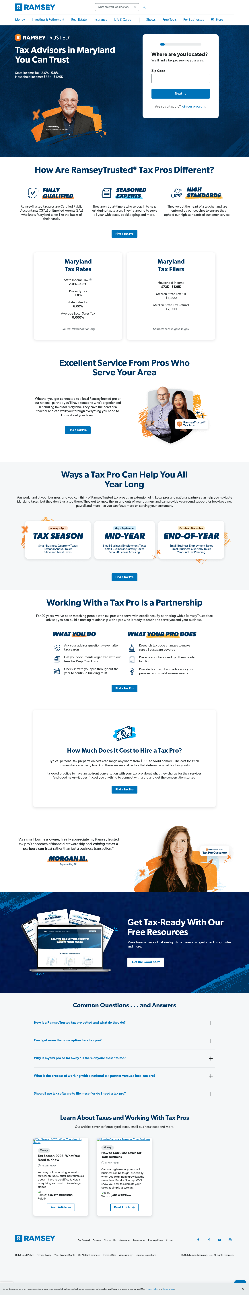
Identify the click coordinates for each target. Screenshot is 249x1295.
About (169, 1240)
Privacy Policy (152, 1289)
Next (178, 93)
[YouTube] (219, 1240)
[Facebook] (198, 1240)
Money (20, 20)
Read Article (58, 1207)
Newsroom (139, 1240)
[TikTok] (209, 1240)
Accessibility (126, 1255)
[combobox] (121, 7)
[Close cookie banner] (243, 1289)
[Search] (144, 7)
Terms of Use (168, 1289)
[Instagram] (230, 1240)
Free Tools (169, 20)
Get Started (84, 1240)
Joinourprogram (193, 106)
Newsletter (124, 1240)
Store (219, 20)
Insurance (100, 20)
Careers (97, 1240)
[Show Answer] (210, 1023)
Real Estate (79, 20)
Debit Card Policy (24, 1255)
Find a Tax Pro (124, 233)
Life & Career (123, 20)
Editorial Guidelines (145, 1255)
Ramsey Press (155, 1240)
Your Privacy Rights (64, 1255)
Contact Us (110, 1240)
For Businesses (193, 20)
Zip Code (158, 71)
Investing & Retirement (48, 20)
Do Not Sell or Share (89, 1255)
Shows (150, 20)
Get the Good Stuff (146, 962)
